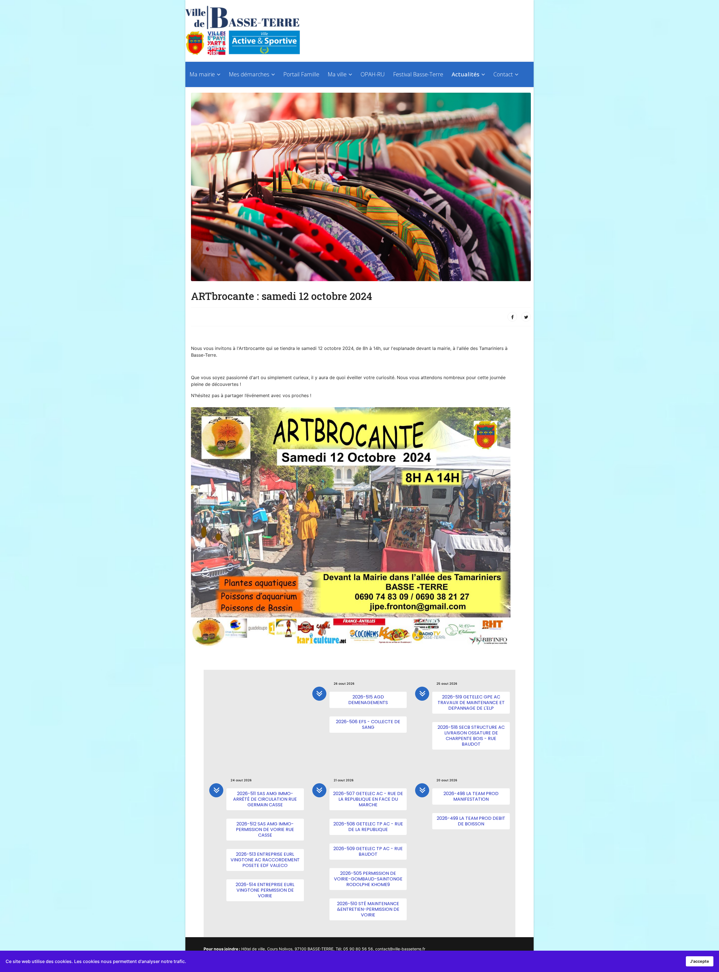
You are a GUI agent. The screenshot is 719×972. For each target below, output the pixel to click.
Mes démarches (249, 74)
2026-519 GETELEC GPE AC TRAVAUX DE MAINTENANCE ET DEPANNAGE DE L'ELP (471, 702)
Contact (503, 74)
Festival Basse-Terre (418, 74)
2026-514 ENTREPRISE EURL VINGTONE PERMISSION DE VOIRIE (265, 890)
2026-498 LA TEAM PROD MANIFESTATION (471, 796)
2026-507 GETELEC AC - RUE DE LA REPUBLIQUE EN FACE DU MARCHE (368, 799)
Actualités (465, 74)
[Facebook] (512, 317)
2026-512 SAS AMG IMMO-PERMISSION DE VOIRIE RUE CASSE (265, 829)
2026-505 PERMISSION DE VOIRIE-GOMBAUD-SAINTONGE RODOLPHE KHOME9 (368, 879)
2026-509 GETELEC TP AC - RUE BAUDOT (368, 851)
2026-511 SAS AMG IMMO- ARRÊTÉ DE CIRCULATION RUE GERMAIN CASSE (265, 799)
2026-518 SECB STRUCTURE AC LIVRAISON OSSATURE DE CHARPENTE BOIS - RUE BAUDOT (471, 735)
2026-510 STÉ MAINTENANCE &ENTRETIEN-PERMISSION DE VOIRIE (368, 909)
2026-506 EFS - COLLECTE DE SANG (368, 724)
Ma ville (337, 74)
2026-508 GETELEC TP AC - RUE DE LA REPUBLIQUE (368, 827)
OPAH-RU (373, 74)
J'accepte (699, 961)
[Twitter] (526, 317)
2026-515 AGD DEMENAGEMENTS (368, 700)
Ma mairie (202, 74)
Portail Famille (301, 74)
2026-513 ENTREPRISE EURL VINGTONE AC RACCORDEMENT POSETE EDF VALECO (265, 860)
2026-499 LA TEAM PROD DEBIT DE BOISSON (471, 821)
